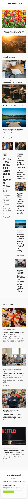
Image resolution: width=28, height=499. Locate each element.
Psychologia (20, 154)
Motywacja (19, 153)
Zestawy (13, 329)
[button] (2, 3)
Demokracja (20, 270)
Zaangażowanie (17, 369)
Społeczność (10, 369)
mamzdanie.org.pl (13, 3)
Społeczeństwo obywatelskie (20, 273)
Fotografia (19, 230)
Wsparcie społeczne (19, 156)
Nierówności (20, 193)
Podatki (5, 155)
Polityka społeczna (19, 195)
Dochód (5, 153)
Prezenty (9, 329)
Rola (19, 271)
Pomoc (4, 369)
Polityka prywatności (19, 481)
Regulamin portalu (8, 481)
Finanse (5, 154)
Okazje (4, 329)
